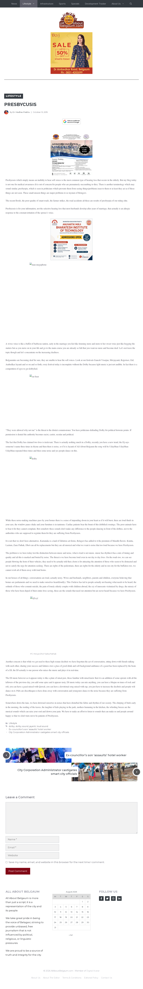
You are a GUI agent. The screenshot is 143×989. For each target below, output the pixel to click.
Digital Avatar (93, 971)
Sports (62, 3)
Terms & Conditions (71, 977)
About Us (35, 977)
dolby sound (22, 726)
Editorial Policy (91, 977)
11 (60, 912)
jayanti (32, 726)
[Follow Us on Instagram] (113, 898)
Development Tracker (95, 3)
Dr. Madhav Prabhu (21, 112)
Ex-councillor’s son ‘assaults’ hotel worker (30, 729)
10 (55, 912)
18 (60, 917)
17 (55, 917)
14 (77, 912)
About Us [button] (116, 3)
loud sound (42, 726)
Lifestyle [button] (27, 3)
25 (61, 922)
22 (82, 917)
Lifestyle (13, 96)
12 (66, 912)
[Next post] (137, 772)
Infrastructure (46, 3)
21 (77, 917)
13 (71, 912)
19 (66, 917)
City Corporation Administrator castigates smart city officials (39, 732)
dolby (12, 726)
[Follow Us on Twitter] (107, 898)
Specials (75, 3)
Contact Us (106, 977)
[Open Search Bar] (131, 4)
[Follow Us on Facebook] (101, 898)
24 (55, 922)
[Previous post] (6, 755)
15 (82, 912)
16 (88, 912)
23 (88, 917)
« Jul (70, 935)
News (14, 3)
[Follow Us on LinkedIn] (119, 898)
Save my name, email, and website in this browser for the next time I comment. (57, 862)
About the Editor (51, 977)
